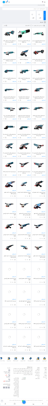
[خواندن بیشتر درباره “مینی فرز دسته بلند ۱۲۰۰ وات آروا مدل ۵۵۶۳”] (44, 238)
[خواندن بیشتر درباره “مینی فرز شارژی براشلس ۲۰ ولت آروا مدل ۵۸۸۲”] (29, 350)
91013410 (7, 376)
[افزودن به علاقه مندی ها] (40, 196)
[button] (20, 63)
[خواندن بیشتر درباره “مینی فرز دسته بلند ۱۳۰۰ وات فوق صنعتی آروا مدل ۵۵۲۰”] (29, 217)
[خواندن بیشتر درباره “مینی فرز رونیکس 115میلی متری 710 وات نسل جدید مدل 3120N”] (35, 81)
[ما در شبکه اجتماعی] (4, 2)
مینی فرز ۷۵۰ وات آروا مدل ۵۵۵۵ (24, 323)
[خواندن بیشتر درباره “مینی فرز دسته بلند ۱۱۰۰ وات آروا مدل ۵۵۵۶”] (15, 238)
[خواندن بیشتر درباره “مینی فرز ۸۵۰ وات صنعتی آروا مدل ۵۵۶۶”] (29, 282)
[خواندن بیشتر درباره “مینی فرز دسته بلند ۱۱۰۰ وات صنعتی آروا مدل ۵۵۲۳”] (44, 260)
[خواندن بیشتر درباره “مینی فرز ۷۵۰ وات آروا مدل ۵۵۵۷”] (44, 327)
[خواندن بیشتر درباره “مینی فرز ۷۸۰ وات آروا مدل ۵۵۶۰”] (15, 305)
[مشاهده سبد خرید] (6, 2)
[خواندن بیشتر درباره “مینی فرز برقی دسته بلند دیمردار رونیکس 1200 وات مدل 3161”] (35, 119)
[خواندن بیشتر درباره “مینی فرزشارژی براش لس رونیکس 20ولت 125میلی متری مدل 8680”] (6, 44)
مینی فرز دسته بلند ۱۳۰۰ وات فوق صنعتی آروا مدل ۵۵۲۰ (24, 214)
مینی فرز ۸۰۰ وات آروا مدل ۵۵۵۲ (39, 301)
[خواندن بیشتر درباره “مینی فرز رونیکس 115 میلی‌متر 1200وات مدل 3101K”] (20, 81)
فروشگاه (46, 375)
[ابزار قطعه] (43, 2)
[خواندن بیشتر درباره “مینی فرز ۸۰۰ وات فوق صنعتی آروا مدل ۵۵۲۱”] (29, 305)
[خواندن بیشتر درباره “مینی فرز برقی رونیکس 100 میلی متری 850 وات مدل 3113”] (6, 138)
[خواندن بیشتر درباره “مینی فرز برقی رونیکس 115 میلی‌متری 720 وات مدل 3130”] (35, 138)
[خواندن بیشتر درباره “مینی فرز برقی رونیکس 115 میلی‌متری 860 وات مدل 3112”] (35, 156)
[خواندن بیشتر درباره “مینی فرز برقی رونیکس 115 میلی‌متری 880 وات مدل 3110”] (6, 156)
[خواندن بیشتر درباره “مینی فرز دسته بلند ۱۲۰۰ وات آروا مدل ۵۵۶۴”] (15, 217)
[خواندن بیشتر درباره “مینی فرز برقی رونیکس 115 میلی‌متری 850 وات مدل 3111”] (20, 156)
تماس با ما (45, 373)
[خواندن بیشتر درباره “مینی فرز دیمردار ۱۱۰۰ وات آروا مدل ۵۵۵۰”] (6, 175)
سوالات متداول (37, 370)
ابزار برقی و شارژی (42, 8)
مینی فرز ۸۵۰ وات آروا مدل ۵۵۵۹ (39, 277)
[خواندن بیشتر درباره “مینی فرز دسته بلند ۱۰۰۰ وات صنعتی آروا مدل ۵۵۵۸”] (15, 260)
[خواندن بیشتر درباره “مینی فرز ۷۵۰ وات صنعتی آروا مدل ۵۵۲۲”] (15, 327)
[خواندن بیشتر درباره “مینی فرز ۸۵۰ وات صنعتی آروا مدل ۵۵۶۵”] (15, 282)
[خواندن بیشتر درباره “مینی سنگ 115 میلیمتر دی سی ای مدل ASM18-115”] (20, 44)
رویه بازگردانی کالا (37, 372)
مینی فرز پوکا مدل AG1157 (24, 59)
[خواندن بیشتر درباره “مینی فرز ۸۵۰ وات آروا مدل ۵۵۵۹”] (44, 281)
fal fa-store (33, 404)
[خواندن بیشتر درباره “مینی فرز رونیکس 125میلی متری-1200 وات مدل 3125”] (6, 81)
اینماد (15, 391)
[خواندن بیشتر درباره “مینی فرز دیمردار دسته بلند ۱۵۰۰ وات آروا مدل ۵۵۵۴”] (20, 175)
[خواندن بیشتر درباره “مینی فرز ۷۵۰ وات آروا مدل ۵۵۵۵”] (29, 327)
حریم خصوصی (38, 373)
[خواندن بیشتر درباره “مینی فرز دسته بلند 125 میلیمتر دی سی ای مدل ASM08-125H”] (35, 44)
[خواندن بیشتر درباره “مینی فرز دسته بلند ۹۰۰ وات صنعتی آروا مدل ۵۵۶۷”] (15, 196)
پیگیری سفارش (37, 378)
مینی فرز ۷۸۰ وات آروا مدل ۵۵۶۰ (10, 301)
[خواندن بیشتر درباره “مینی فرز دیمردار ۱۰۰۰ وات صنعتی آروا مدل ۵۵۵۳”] (44, 196)
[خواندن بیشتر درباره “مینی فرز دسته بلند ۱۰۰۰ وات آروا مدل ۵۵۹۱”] (29, 260)
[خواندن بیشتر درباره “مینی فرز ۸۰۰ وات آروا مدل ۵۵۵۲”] (44, 305)
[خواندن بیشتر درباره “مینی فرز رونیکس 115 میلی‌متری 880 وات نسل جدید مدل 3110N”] (6, 63)
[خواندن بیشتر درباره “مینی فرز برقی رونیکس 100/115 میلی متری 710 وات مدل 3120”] (20, 138)
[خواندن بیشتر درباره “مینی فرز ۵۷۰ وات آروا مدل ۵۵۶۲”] (44, 350)
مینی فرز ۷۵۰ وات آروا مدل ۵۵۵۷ (39, 323)
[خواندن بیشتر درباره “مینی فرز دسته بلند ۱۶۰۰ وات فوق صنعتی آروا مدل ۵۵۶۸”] (44, 217)
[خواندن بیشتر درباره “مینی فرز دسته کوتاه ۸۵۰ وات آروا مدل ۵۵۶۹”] (29, 196)
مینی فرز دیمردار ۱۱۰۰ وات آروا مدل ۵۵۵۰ (9, 171)
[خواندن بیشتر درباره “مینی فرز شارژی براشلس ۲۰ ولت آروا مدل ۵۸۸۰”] (15, 350)
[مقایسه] (42, 196)
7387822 (6, 381)
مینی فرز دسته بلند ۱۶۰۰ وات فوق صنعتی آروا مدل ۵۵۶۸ (39, 214)
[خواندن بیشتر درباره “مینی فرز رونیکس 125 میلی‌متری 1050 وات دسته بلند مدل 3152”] (35, 100)
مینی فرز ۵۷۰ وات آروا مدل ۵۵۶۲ (39, 346)
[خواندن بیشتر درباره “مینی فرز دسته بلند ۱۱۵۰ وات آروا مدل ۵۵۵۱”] (29, 238)
